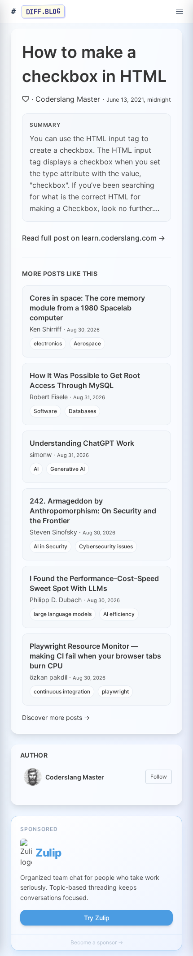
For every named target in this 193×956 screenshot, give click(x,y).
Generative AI (67, 468)
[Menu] (179, 12)
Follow (158, 776)
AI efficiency (119, 614)
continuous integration (62, 691)
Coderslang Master (67, 99)
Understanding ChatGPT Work (82, 443)
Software (45, 411)
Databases (82, 411)
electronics (48, 343)
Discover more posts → (56, 717)
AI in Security (50, 546)
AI (36, 468)
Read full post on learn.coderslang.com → (93, 237)
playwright (115, 691)
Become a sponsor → (96, 942)
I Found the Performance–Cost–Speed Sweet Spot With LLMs (94, 583)
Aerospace (87, 343)
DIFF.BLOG (43, 11)
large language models (63, 614)
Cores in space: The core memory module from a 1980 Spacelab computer (87, 307)
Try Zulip (97, 918)
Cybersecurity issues (106, 546)
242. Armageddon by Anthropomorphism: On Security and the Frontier (93, 510)
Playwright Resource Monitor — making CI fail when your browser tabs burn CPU (95, 656)
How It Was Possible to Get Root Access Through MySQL (85, 380)
